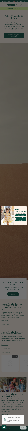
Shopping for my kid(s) (20, 215)
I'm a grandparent (20, 220)
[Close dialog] (26, 206)
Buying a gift (21, 217)
